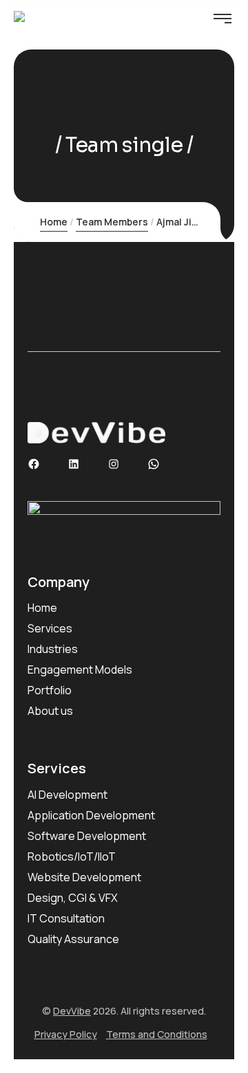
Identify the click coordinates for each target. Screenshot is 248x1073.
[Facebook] (34, 464)
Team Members (112, 221)
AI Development (67, 794)
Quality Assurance (73, 939)
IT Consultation (66, 918)
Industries (53, 648)
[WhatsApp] (153, 464)
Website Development (84, 877)
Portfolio (50, 690)
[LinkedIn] (74, 464)
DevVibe (72, 1010)
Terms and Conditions (156, 1034)
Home (54, 221)
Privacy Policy (65, 1034)
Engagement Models (80, 669)
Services (50, 628)
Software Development (87, 835)
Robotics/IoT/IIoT (72, 856)
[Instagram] (113, 464)
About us (50, 710)
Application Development (91, 815)
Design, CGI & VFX (73, 897)
